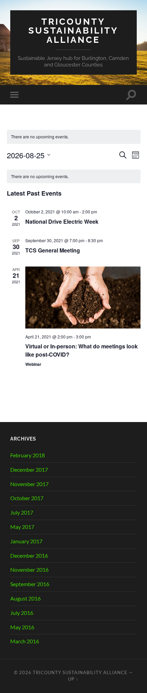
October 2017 (26, 498)
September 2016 (29, 584)
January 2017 (26, 541)
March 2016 (24, 641)
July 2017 (21, 512)
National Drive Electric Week (61, 221)
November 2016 (29, 569)
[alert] (74, 177)
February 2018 (27, 455)
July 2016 (21, 612)
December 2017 (29, 469)
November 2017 (29, 484)
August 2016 (25, 598)
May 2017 (22, 526)
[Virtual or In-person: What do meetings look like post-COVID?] (83, 297)
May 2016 (22, 627)
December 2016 (29, 555)
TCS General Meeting (52, 250)
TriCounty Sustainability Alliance (73, 30)
